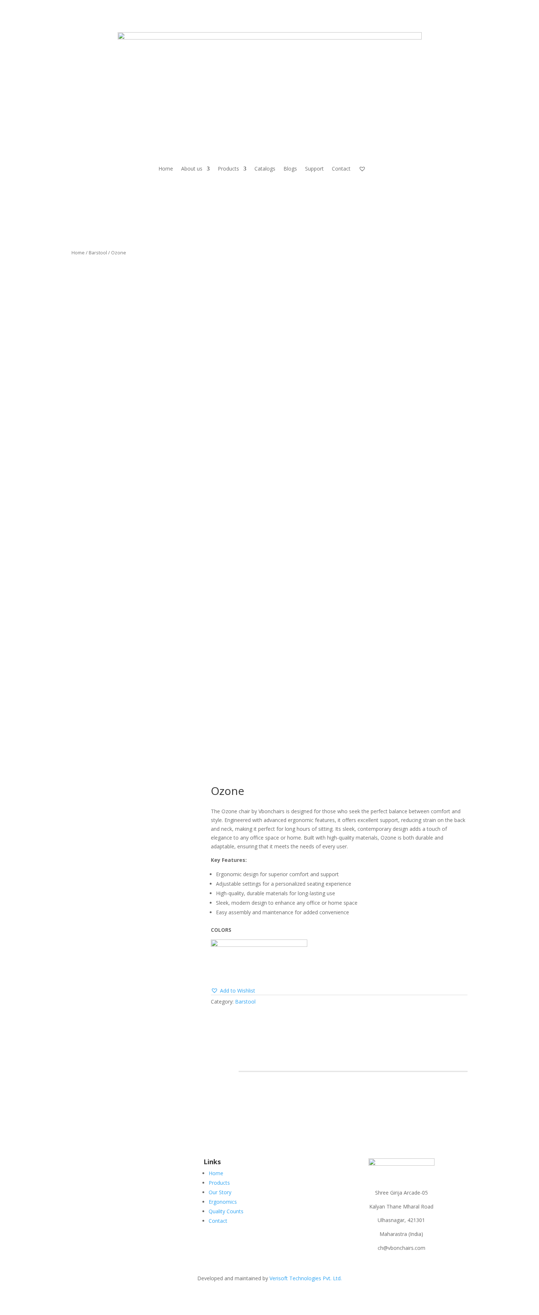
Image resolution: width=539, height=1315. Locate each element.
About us (191, 168)
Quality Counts (226, 1211)
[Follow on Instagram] (145, 1164)
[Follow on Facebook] (130, 1164)
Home (165, 168)
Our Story (220, 1192)
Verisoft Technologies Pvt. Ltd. (305, 1278)
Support (314, 168)
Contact (341, 168)
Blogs (290, 168)
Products (228, 168)
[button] (233, 990)
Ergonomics (223, 1201)
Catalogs (264, 168)
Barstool (98, 252)
